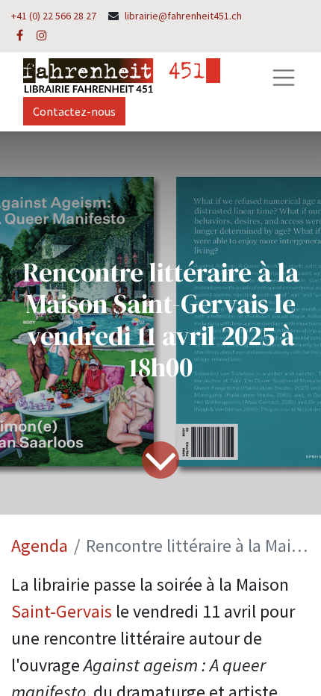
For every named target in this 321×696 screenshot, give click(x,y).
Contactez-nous (74, 111)
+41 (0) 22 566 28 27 (53, 15)
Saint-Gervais (61, 611)
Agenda (39, 545)
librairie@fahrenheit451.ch (183, 15)
